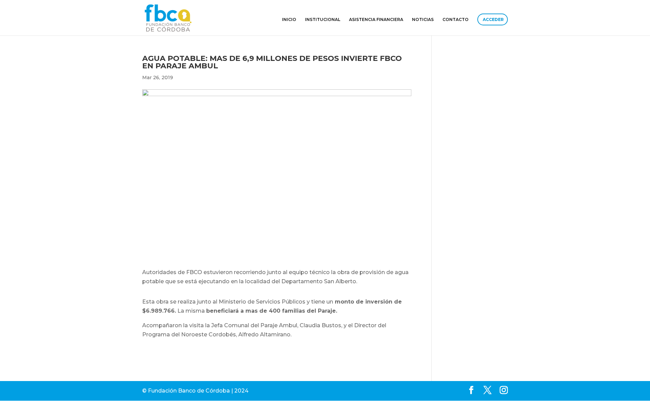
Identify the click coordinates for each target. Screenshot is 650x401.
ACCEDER (493, 19)
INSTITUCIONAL (322, 19)
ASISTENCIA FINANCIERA (376, 19)
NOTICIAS (423, 19)
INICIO (289, 19)
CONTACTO (455, 19)
